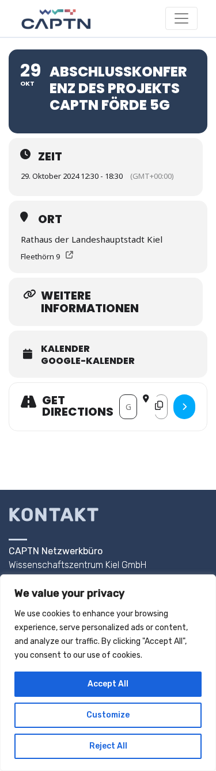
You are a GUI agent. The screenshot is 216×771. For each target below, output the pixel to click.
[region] (108, 672)
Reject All (108, 746)
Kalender (65, 349)
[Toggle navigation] (181, 18)
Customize (108, 715)
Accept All (108, 684)
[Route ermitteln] (184, 406)
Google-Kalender (88, 361)
